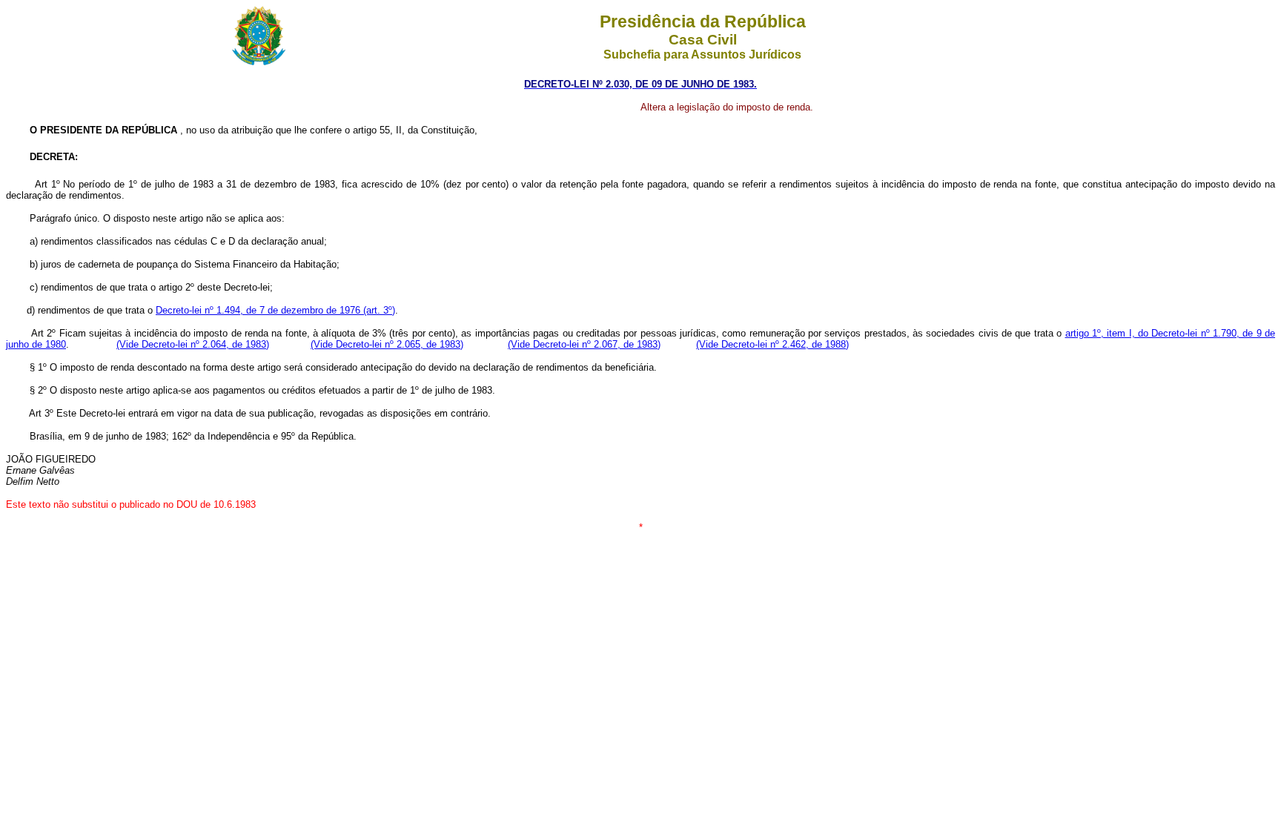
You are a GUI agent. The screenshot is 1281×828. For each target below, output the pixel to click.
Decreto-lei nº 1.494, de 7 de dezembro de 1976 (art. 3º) (275, 310)
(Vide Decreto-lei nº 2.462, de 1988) (772, 344)
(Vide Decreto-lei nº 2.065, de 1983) (387, 344)
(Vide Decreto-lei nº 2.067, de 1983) (584, 344)
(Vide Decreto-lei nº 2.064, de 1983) (192, 344)
